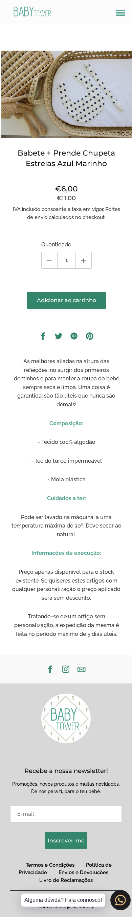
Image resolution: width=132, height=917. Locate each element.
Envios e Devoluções (83, 872)
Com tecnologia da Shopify (66, 906)
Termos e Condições (50, 865)
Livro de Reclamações (66, 880)
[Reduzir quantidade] (49, 260)
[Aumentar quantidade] (83, 260)
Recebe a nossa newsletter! (66, 771)
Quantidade (56, 244)
